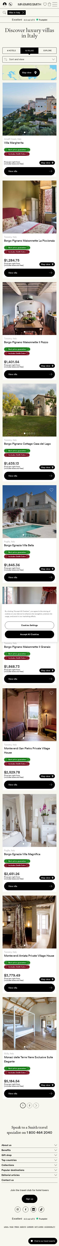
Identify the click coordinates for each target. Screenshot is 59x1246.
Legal (6, 1227)
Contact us (8, 1180)
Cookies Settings (29, 625)
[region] (30, 623)
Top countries (9, 1160)
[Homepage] (29, 4)
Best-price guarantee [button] (17, 150)
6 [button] (35, 535)
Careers (30, 1227)
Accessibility (49, 1227)
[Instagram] (18, 1209)
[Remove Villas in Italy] (23, 12)
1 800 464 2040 (39, 1132)
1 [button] (24, 332)
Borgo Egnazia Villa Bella (19, 545)
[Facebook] (25, 1209)
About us (6, 1145)
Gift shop (7, 1155)
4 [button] (32, 332)
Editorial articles (11, 1175)
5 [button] (34, 332)
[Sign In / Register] (5, 4)
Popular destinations (13, 1170)
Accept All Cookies (29, 634)
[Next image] (52, 110)
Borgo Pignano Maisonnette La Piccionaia (29, 240)
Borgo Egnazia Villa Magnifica (22, 854)
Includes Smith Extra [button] (16, 154)
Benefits (6, 1150)
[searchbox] (42, 12)
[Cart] (49, 4)
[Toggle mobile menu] (54, 4)
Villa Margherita (13, 142)
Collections (8, 1165)
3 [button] (29, 332)
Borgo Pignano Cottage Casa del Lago (27, 443)
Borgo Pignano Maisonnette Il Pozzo (26, 342)
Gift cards (38, 1227)
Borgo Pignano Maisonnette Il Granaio (27, 646)
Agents (23, 1227)
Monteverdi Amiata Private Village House (29, 955)
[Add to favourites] (51, 87)
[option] (29, 109)
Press (16, 1227)
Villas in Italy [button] (14, 12)
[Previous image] (7, 110)
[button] (29, 59)
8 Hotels (11, 51)
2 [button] (27, 332)
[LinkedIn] (33, 1209)
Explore (47, 51)
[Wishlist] (45, 4)
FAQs (11, 1227)
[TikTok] (41, 1209)
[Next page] (36, 1105)
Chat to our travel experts (44, 1241)
